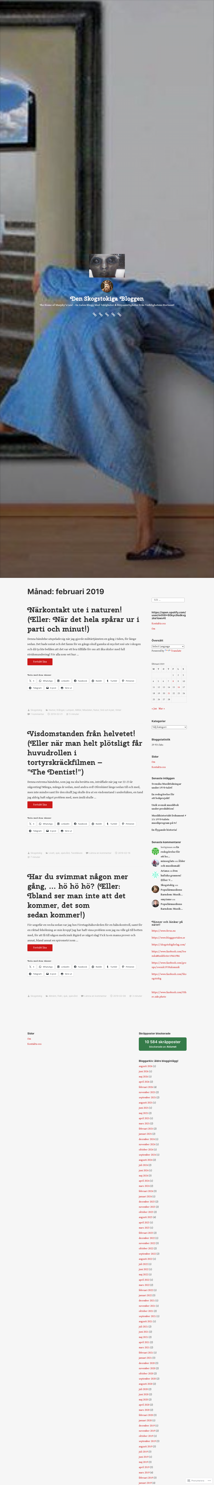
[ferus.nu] (94, 314)
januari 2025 (145, 1134)
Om (153, 628)
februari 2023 (146, 1233)
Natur (96, 710)
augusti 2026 (145, 1066)
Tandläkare (76, 853)
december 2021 (147, 1300)
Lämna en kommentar (100, 853)
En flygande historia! (164, 829)
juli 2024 (143, 1165)
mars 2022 (144, 1285)
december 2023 (147, 1201)
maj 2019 (143, 1462)
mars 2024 (144, 1186)
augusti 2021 (145, 1321)
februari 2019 (146, 1477)
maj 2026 (143, 1076)
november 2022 (147, 1243)
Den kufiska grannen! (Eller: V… (171, 875)
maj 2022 (143, 1274)
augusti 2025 (145, 1102)
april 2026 (144, 1081)
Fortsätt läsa (37, 662)
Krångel (60, 710)
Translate (176, 650)
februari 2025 (146, 1128)
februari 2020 (146, 1415)
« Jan (154, 708)
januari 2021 (145, 1357)
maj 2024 (143, 1175)
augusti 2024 (145, 1160)
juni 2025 (144, 1107)
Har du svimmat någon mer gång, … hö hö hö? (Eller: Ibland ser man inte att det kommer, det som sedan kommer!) (77, 896)
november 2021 (147, 1306)
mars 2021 (144, 1347)
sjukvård (65, 853)
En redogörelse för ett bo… (170, 852)
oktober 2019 (146, 1436)
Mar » (162, 708)
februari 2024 (146, 1191)
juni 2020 (144, 1394)
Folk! (59, 996)
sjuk (58, 853)
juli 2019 (143, 1451)
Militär (78, 710)
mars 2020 (144, 1410)
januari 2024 (145, 1196)
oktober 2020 (146, 1373)
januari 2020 (145, 1420)
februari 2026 (146, 1087)
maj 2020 (143, 1399)
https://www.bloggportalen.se (168, 937)
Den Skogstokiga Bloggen (107, 298)
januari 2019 (145, 1483)
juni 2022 (144, 1269)
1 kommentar (37, 714)
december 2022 (147, 1238)
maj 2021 (143, 1337)
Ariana (165, 870)
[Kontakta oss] (107, 314)
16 (179, 687)
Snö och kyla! (107, 710)
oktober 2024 (146, 1149)
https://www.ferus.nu (163, 930)
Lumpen (70, 710)
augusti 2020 (145, 1384)
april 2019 (144, 1467)
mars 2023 (144, 1227)
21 (169, 693)
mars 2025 (144, 1123)
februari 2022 (146, 1290)
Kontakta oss (159, 623)
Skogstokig (36, 710)
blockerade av (165, 1045)
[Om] (101, 314)
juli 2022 (143, 1264)
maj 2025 (143, 1113)
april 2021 (144, 1342)
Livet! (51, 853)
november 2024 (147, 1144)
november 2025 (147, 1092)
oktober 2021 (146, 1311)
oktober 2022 (146, 1248)
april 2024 (144, 1180)
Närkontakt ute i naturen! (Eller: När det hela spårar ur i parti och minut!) (83, 619)
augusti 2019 (145, 1446)
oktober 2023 (146, 1212)
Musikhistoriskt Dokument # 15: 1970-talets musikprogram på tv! (169, 819)
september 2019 (147, 1441)
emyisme (166, 899)
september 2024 (147, 1154)
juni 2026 (144, 1071)
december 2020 (147, 1363)
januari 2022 (145, 1295)
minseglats (167, 861)
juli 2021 (143, 1326)
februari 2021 (146, 1352)
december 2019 (147, 1425)
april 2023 (144, 1222)
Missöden (87, 710)
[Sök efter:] (168, 599)
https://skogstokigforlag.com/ (169, 944)
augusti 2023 (145, 1217)
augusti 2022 (145, 1259)
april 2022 (144, 1279)
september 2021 (147, 1316)
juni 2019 (144, 1456)
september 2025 (147, 1097)
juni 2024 (144, 1170)
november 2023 (147, 1206)
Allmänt (52, 996)
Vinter (118, 710)
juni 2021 (144, 1331)
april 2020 (144, 1404)
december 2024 (147, 1139)
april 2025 (144, 1118)
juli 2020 (143, 1389)
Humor (52, 710)
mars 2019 (144, 1472)
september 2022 (147, 1253)
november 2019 (147, 1430)
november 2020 (147, 1368)
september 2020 (147, 1378)
